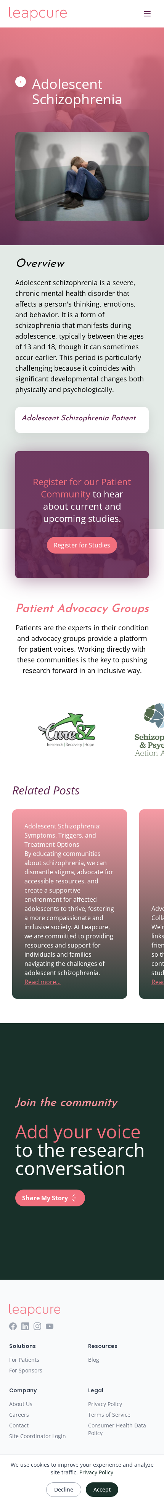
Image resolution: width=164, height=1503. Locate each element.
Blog (93, 1359)
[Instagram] (37, 1326)
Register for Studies (82, 545)
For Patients (24, 1359)
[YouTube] (49, 1326)
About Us (20, 1404)
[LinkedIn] (25, 1326)
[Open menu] (147, 13)
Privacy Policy (105, 1404)
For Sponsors (25, 1370)
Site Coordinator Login (37, 1436)
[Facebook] (13, 1326)
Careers (19, 1414)
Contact (19, 1425)
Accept (102, 1489)
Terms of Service (109, 1414)
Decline (63, 1489)
